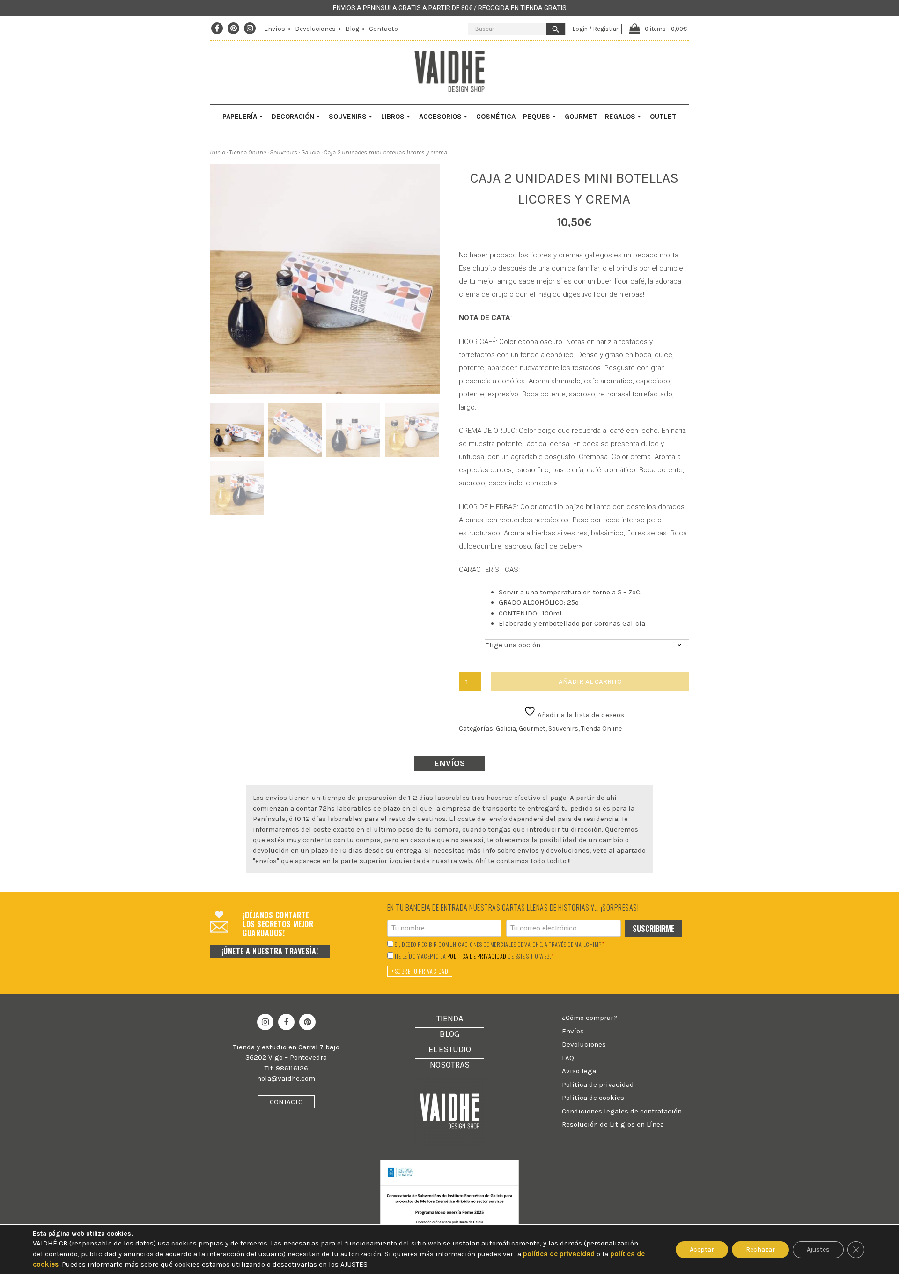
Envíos (274, 29)
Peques (536, 116)
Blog (352, 29)
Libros (393, 116)
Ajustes (818, 1249)
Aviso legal (580, 1071)
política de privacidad (477, 956)
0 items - (666, 28)
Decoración (293, 116)
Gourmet (581, 116)
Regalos (620, 116)
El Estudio (449, 1049)
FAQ (568, 1058)
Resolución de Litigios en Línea (613, 1124)
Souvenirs (348, 116)
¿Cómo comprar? (589, 1017)
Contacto (383, 29)
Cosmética (496, 116)
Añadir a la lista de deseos (580, 714)
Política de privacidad (598, 1084)
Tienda (449, 1018)
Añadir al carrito (590, 681)
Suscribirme (653, 928)
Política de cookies (593, 1097)
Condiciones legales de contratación (622, 1111)
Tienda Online (247, 152)
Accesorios (440, 116)
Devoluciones (315, 29)
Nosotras (450, 1065)
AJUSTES (354, 1264)
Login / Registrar (595, 28)
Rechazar (760, 1249)
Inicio (217, 152)
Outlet (663, 116)
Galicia (310, 152)
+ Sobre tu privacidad (420, 971)
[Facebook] (217, 28)
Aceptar (702, 1249)
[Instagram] (250, 28)
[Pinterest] (233, 28)
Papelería (239, 116)
